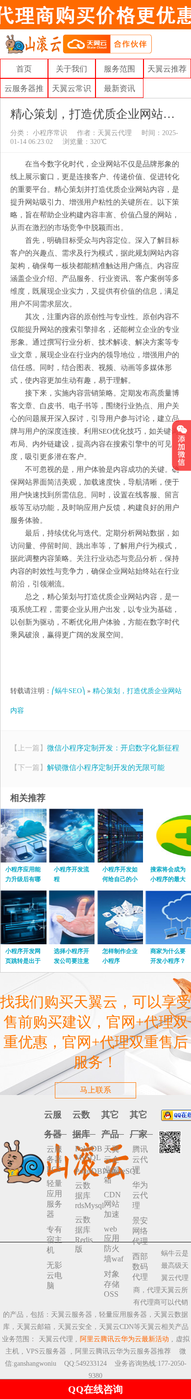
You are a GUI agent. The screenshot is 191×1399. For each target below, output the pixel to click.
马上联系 (95, 1090)
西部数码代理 (140, 1266)
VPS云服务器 (46, 1351)
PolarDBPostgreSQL (85, 1171)
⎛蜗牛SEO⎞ (68, 691)
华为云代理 (140, 1195)
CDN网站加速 (112, 1204)
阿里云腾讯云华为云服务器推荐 (123, 1351)
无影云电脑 (54, 1275)
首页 (24, 69)
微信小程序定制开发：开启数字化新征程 (113, 748)
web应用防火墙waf (113, 1244)
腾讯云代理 (140, 1159)
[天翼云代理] (78, 43)
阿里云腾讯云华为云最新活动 (124, 1339)
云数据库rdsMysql (85, 1195)
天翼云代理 (114, 133)
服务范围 (119, 69)
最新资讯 (119, 88)
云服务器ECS (54, 1159)
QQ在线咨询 (95, 1389)
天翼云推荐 (167, 69)
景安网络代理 (140, 1230)
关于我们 (71, 69)
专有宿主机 (54, 1239)
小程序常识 (49, 133)
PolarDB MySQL (85, 1153)
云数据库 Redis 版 (84, 1234)
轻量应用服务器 (54, 1198)
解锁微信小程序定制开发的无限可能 (106, 767)
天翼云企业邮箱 (111, 1164)
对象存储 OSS (111, 1284)
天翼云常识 (71, 88)
